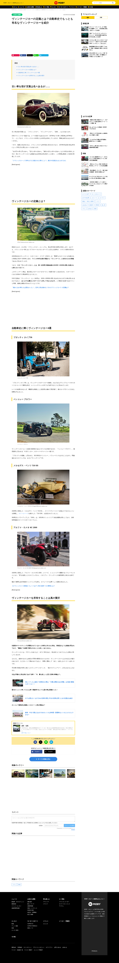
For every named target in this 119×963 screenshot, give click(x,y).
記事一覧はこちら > (26, 732)
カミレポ (45, 923)
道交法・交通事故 (32, 912)
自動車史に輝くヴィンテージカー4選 (29, 72)
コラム (14, 884)
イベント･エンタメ (16, 906)
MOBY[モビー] (15, 9)
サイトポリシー (28, 947)
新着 (19, 884)
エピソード (94, 197)
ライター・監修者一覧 (17, 950)
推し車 (103, 205)
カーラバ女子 (85, 194)
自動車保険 (30, 906)
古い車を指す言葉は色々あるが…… (28, 66)
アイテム (61, 906)
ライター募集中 (28, 950)
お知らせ (64, 947)
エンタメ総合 (15, 930)
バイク (98, 201)
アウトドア (46, 901)
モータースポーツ (63, 7)
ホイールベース (23, 513)
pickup (90, 208)
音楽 (13, 928)
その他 (91, 7)
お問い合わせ (57, 947)
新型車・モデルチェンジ (18, 901)
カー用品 (47, 7)
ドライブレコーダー (64, 901)
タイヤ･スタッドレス (64, 904)
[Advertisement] (43, 39)
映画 (13, 923)
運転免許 (29, 901)
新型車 (91, 205)
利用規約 (73, 829)
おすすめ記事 (85, 197)
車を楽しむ (39, 7)
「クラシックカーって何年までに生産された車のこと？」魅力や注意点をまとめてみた (39, 160)
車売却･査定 (30, 910)
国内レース (30, 928)
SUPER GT (30, 923)
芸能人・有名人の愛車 (88, 201)
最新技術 (14, 904)
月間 (101, 17)
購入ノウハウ (30, 904)
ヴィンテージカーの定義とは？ (27, 69)
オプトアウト (49, 947)
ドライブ (45, 904)
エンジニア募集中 (38, 950)
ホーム (15, 7)
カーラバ (102, 197)
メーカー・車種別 (82, 7)
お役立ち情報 (30, 7)
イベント (72, 7)
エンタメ (54, 7)
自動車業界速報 (16, 908)
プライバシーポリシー (38, 947)
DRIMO (97, 205)
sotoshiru (84, 205)
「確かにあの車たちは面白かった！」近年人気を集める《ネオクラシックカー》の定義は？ (40, 287)
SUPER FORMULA (32, 926)
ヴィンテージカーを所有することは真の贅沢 (31, 75)
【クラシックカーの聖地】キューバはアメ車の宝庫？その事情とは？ (33, 586)
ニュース (22, 7)
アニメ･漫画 (15, 926)
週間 (88, 17)
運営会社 (14, 947)
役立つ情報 (30, 914)
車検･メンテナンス (32, 908)
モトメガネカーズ (96, 194)
